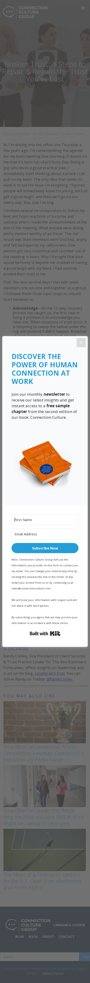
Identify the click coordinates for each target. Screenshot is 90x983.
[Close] (81, 342)
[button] (45, 464)
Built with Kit (45, 633)
